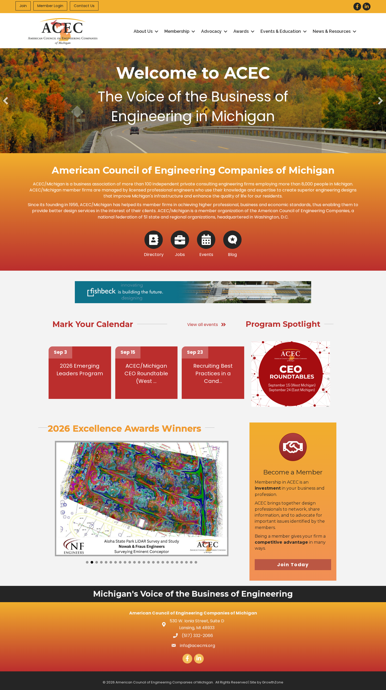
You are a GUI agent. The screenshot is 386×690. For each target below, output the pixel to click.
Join (23, 5)
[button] (5, 101)
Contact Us (84, 5)
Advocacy (211, 31)
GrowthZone (272, 682)
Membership (176, 31)
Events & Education (280, 31)
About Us (143, 31)
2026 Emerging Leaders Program (79, 369)
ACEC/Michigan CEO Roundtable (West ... (146, 373)
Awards (241, 31)
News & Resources (332, 31)
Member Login (50, 5)
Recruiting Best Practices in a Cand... (213, 373)
